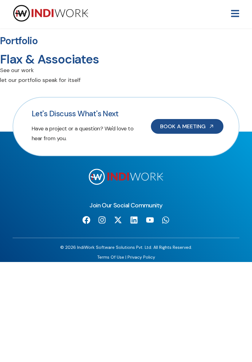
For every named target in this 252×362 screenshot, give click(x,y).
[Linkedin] (134, 220)
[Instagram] (102, 220)
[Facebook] (86, 220)
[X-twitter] (118, 220)
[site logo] (50, 20)
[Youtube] (150, 220)
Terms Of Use (110, 257)
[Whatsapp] (166, 220)
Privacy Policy (141, 257)
